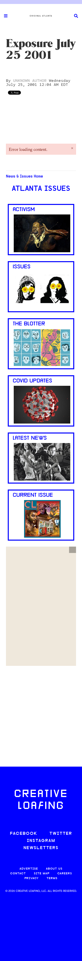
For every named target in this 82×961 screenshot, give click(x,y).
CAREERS (64, 873)
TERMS (52, 878)
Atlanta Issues (41, 189)
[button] (72, 550)
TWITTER (60, 833)
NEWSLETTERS (41, 848)
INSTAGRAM (41, 841)
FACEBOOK (23, 833)
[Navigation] (4, 16)
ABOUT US (54, 868)
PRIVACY (31, 878)
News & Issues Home (24, 176)
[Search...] (76, 16)
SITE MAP (41, 873)
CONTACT (18, 873)
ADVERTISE (29, 868)
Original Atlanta (41, 16)
